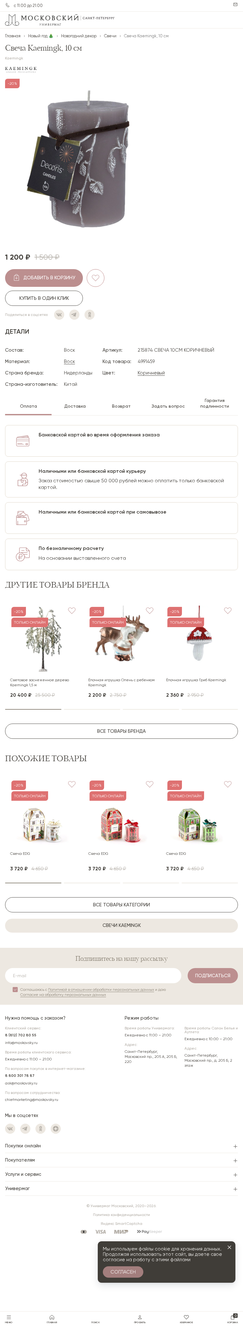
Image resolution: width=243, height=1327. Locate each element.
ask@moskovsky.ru (21, 1083)
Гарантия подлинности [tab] (214, 403)
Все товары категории (121, 905)
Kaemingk (14, 58)
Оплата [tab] (28, 406)
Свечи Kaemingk (122, 925)
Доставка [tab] (75, 406)
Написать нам (235, 4)
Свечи (110, 36)
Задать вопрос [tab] (168, 406)
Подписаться (212, 975)
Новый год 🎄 (40, 36)
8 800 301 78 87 (19, 1075)
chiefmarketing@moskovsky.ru (31, 1099)
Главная (13, 36)
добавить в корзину (49, 278)
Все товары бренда (121, 731)
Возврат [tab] (121, 406)
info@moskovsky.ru (21, 1042)
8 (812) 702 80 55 (20, 1035)
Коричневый (151, 373)
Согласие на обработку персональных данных (63, 994)
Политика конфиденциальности (121, 1215)
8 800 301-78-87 (7, 5)
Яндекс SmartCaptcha (121, 1223)
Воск (69, 361)
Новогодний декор (79, 36)
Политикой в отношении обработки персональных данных (101, 989)
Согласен (123, 1272)
